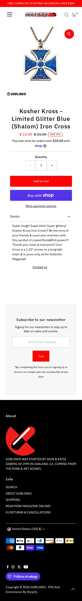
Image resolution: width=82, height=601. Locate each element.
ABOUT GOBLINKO (19, 493)
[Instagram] (13, 567)
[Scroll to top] (73, 589)
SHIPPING (13, 500)
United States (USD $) (27, 529)
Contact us (40, 267)
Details (15, 216)
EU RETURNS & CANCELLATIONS (28, 512)
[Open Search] (66, 15)
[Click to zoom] (69, 34)
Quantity (41, 157)
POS (51, 587)
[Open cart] (74, 15)
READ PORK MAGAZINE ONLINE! (28, 506)
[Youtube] (26, 567)
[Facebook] (8, 567)
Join (41, 356)
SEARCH (11, 487)
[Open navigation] (10, 14)
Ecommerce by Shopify (21, 592)
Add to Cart (41, 181)
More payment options (41, 206)
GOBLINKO (38, 587)
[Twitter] (19, 567)
